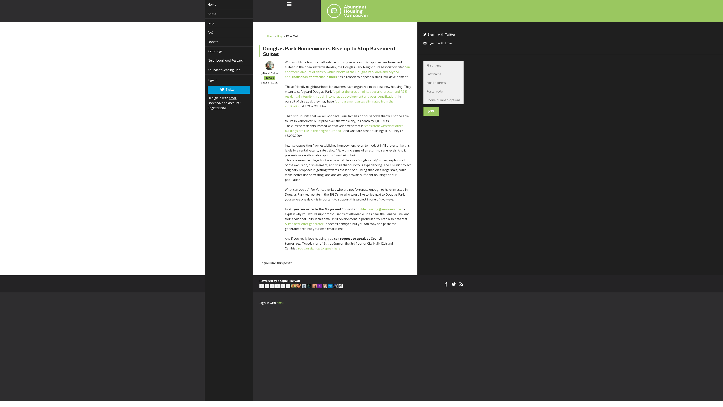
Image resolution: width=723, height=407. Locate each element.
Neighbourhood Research (221, 60)
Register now (212, 108)
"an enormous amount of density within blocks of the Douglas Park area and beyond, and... (347, 72)
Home (207, 4)
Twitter (226, 89)
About (207, 14)
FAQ (206, 33)
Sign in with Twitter (441, 34)
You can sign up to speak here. (319, 248)
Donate (208, 42)
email (228, 98)
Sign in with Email (439, 43)
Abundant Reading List (219, 70)
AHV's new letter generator (304, 224)
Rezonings (210, 51)
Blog (206, 23)
